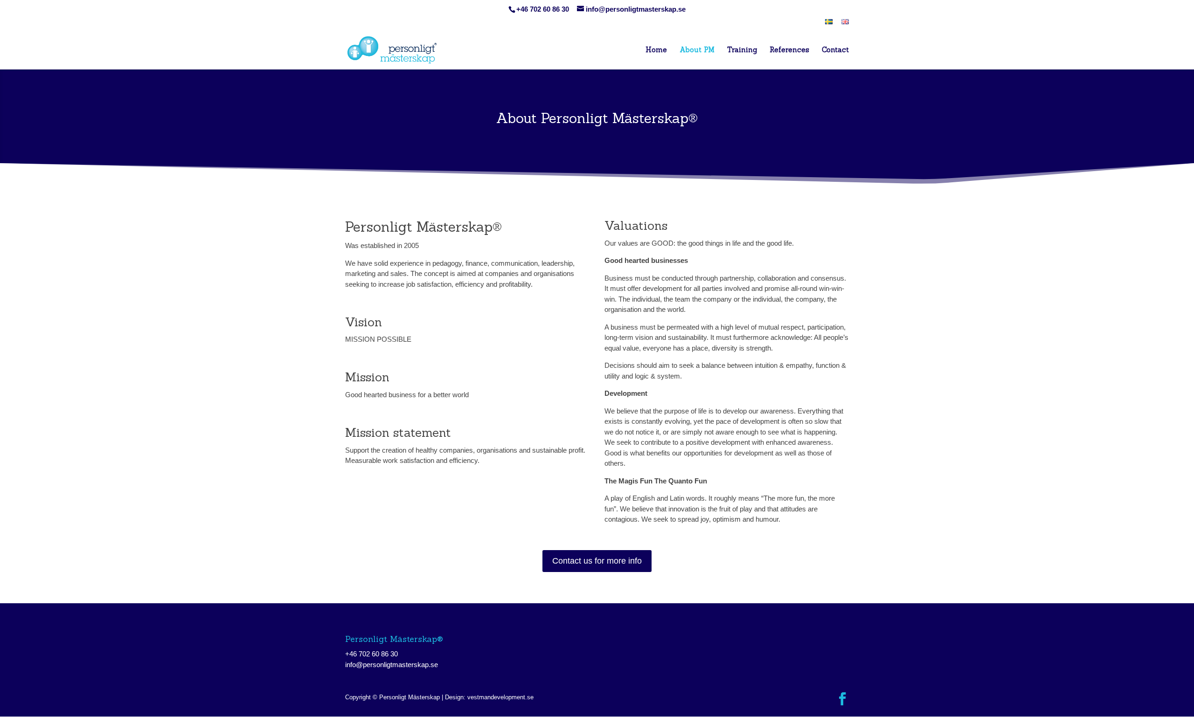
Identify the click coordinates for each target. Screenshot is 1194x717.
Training (742, 50)
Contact (835, 50)
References (789, 50)
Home (656, 50)
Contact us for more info (597, 560)
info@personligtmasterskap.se (391, 665)
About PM (697, 50)
